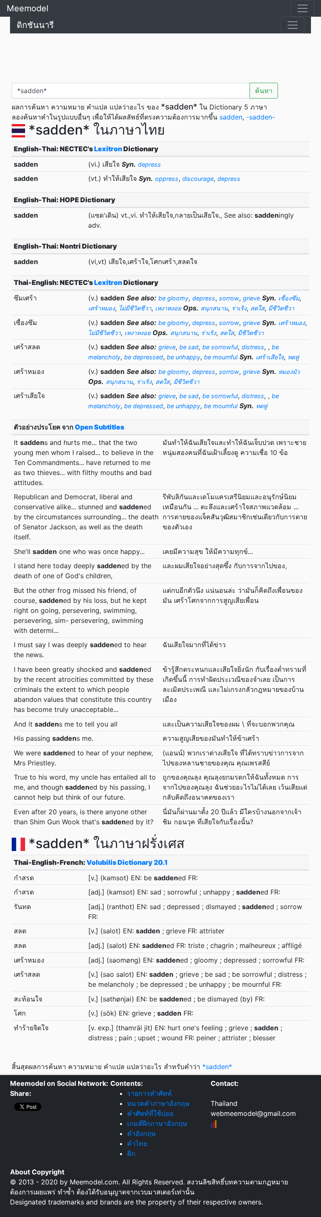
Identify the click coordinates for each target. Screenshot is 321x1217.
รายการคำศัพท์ (149, 1093)
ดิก (131, 1153)
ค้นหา (264, 90)
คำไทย (137, 1143)
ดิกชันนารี (35, 25)
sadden (230, 117)
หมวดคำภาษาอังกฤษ (158, 1103)
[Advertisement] (160, 56)
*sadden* (217, 1066)
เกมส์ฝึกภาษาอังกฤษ (157, 1123)
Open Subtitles (99, 427)
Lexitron (108, 149)
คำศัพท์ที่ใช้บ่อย (150, 1113)
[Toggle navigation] (302, 8)
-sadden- (260, 117)
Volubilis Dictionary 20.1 (127, 862)
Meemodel (27, 8)
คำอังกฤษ (141, 1133)
